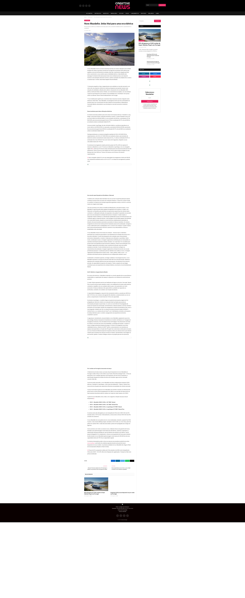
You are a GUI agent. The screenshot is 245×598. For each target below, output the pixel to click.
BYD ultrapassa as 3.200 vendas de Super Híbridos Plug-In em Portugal (94, 493)
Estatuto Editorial (122, 511)
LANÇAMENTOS (135, 13)
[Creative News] (122, 6)
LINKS (157, 13)
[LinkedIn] (79, 75)
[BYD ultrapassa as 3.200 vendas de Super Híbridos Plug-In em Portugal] (96, 484)
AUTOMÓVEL (89, 13)
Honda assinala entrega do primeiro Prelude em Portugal (153, 62)
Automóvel (87, 20)
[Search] (165, 13)
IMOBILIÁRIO (114, 13)
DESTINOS (143, 13)
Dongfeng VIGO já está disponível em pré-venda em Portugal (122, 493)
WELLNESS (151, 13)
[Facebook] (79, 69)
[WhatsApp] (79, 78)
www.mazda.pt (91, 443)
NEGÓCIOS (106, 13)
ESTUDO (121, 13)
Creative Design (124, 519)
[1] (92, 148)
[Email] (79, 81)
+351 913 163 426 (120, 508)
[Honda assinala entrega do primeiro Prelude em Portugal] (142, 63)
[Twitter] (79, 72)
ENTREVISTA (98, 13)
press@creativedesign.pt (124, 506)
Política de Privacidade (122, 509)
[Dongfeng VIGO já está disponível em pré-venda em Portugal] (122, 484)
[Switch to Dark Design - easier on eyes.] (163, 13)
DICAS (127, 13)
